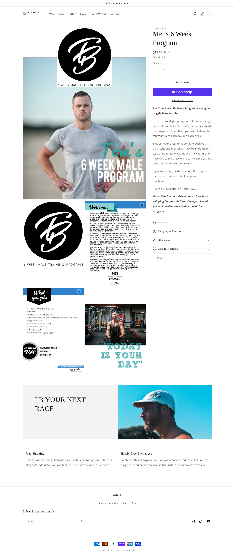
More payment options (182, 100)
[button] (195, 14)
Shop (125, 503)
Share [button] (160, 258)
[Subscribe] (81, 521)
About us (114, 503)
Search (102, 503)
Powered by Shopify (126, 550)
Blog (133, 503)
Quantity (157, 63)
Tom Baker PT (112, 550)
